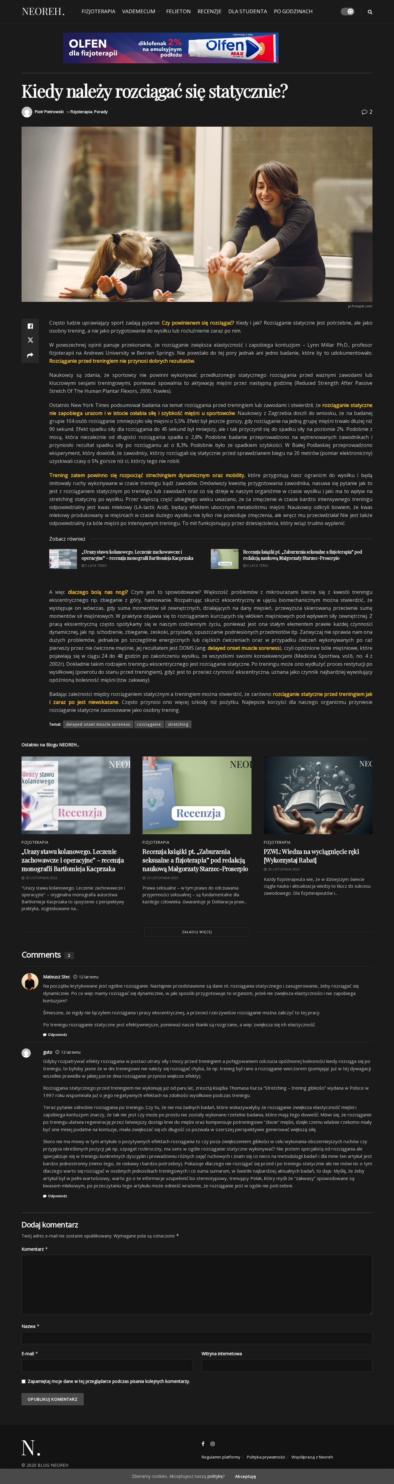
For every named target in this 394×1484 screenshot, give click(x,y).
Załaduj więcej (197, 931)
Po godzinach (293, 11)
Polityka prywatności (266, 1457)
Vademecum (138, 11)
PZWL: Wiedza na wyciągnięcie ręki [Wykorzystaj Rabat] (311, 855)
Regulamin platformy (221, 1457)
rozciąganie (149, 724)
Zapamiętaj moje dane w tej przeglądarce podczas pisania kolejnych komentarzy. (109, 1381)
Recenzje (210, 11)
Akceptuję (245, 1476)
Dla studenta (247, 11)
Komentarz (35, 1249)
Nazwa (31, 1326)
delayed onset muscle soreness (98, 724)
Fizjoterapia (98, 11)
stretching (178, 724)
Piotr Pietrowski (49, 111)
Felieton (178, 11)
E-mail (30, 1353)
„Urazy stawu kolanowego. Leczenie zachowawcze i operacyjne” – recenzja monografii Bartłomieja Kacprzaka (73, 860)
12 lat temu (88, 977)
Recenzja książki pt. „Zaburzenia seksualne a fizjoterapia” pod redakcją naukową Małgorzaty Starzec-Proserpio (195, 860)
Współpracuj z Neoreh (312, 1457)
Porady (101, 111)
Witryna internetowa (222, 1353)
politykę (215, 1476)
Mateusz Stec (56, 977)
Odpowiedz (57, 1034)
